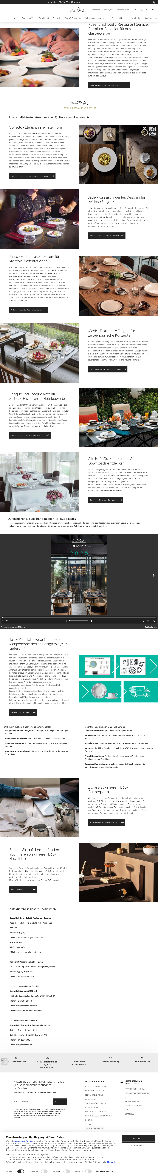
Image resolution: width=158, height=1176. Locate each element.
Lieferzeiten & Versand (95, 1095)
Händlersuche (91, 1107)
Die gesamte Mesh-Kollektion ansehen (106, 369)
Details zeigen (103, 1171)
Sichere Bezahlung (110, 1061)
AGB (126, 1097)
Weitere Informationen (21, 712)
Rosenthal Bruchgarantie (96, 1112)
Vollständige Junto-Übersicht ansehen (27, 310)
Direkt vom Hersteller (16, 1061)
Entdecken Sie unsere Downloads (104, 500)
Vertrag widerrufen (94, 1128)
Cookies (128, 1110)
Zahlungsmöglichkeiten (96, 1103)
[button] (14, 19)
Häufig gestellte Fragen (95, 1086)
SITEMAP (88, 1124)
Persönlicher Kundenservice (79, 1063)
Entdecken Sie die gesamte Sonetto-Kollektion (30, 176)
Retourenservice (142, 1061)
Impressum (129, 1114)
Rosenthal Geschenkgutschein (98, 1116)
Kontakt (88, 1120)
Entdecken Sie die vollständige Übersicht (28, 435)
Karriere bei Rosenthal (135, 1089)
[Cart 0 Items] (152, 10)
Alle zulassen (138, 1138)
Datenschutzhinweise (134, 1106)
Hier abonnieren (18, 889)
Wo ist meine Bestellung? (96, 1091)
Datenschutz (18, 1117)
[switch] (44, 1171)
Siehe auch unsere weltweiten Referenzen (107, 85)
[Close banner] (154, 2)
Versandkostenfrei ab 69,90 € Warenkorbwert (47, 1065)
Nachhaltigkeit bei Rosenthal (137, 1093)
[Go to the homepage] (78, 10)
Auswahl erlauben (138, 1145)
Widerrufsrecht (132, 1101)
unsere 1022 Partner (23, 1141)
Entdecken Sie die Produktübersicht (105, 235)
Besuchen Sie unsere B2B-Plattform (105, 822)
